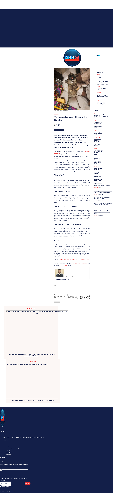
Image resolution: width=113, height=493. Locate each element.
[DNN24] (72, 58)
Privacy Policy (11, 486)
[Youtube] (112, 55)
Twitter (79, 263)
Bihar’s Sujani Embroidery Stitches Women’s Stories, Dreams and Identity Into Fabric (98, 161)
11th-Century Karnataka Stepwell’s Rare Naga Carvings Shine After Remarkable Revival (102, 212)
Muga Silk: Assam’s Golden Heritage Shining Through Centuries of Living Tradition (102, 83)
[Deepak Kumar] (55, 125)
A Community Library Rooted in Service (98, 133)
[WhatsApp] (75, 125)
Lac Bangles (67, 279)
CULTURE (98, 79)
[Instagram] (106, 55)
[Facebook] (104, 55)
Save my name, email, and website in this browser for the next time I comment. (85, 297)
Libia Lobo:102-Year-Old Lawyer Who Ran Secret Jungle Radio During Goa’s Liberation (103, 204)
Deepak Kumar (59, 125)
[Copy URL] (83, 125)
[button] (101, 55)
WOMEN (95, 174)
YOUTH (98, 100)
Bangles (62, 279)
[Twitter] (110, 55)
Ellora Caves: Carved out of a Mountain (102, 185)
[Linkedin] (108, 55)
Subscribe (27, 483)
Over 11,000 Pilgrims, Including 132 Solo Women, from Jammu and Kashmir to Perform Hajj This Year (31, 355)
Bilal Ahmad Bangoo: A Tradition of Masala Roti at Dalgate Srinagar (33, 400)
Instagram (84, 263)
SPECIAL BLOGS (99, 92)
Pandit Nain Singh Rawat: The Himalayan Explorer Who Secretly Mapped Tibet (98, 171)
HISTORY (56, 114)
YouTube (65, 265)
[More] (88, 125)
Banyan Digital (12, 491)
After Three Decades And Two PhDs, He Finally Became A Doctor (102, 103)
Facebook (74, 263)
